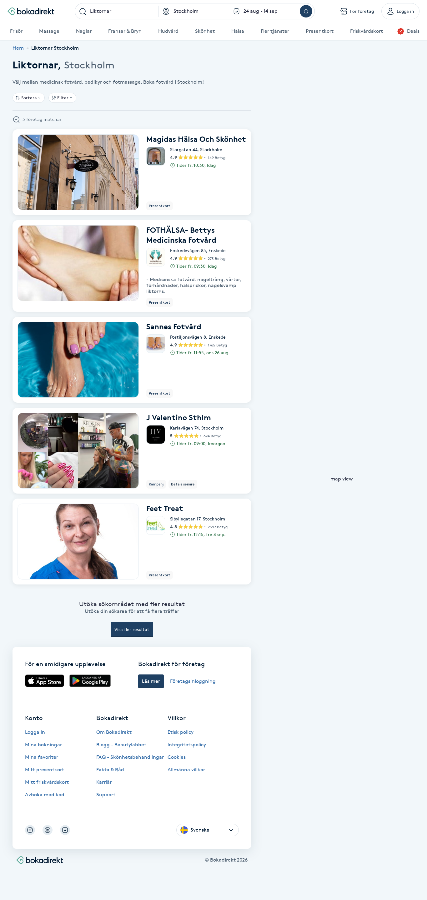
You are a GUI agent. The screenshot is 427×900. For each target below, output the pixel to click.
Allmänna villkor (186, 770)
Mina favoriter (41, 757)
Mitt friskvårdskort (47, 782)
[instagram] (30, 830)
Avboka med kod (44, 795)
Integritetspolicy (187, 745)
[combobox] (116, 11)
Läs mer (151, 681)
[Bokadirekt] (31, 11)
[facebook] (65, 830)
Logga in (35, 732)
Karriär (104, 782)
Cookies (177, 757)
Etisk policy (180, 732)
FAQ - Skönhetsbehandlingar (130, 757)
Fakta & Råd (110, 770)
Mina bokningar (43, 745)
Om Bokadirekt (114, 732)
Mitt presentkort (44, 770)
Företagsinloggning (193, 681)
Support (105, 795)
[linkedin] (48, 830)
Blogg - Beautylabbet (121, 745)
